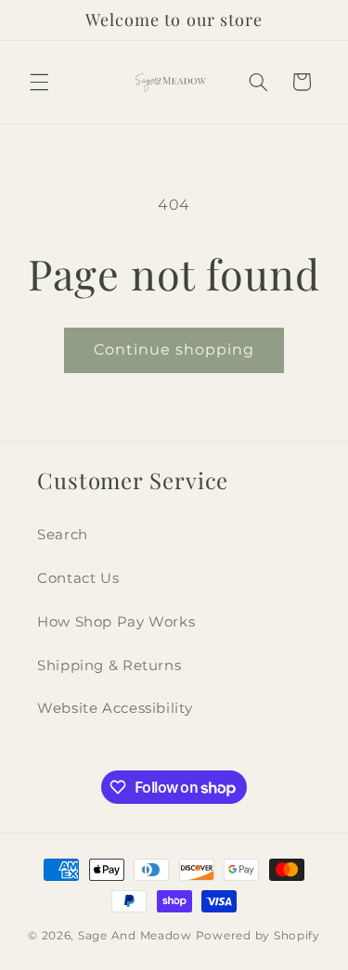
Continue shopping (174, 349)
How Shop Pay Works (116, 622)
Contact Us (78, 578)
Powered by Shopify (258, 935)
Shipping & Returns (109, 665)
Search (62, 534)
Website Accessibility (114, 708)
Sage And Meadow (135, 935)
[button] (39, 81)
